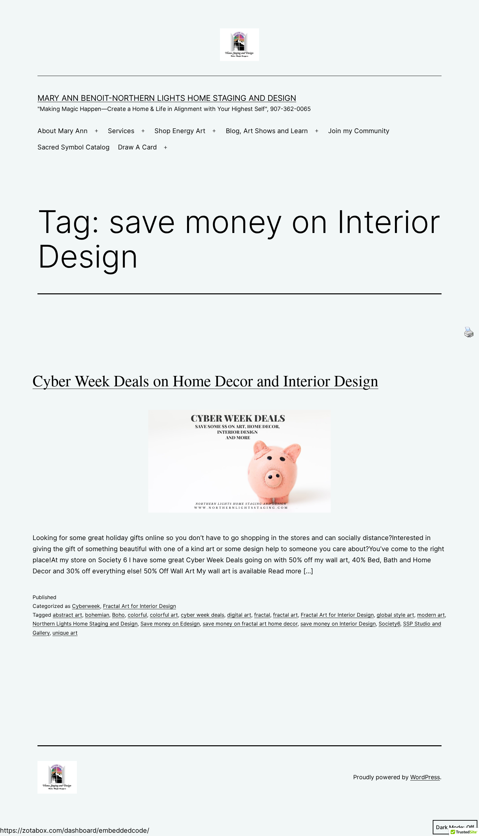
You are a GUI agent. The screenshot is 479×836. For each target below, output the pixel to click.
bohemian (97, 615)
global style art (395, 615)
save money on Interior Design (338, 623)
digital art (239, 615)
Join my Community (358, 131)
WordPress (425, 777)
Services (121, 131)
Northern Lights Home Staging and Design (85, 623)
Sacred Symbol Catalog (73, 147)
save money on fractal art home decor (250, 623)
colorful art (164, 615)
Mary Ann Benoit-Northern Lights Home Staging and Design (166, 98)
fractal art (285, 615)
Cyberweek (86, 606)
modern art (431, 615)
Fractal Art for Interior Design (139, 606)
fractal (262, 615)
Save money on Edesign (170, 623)
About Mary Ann (62, 131)
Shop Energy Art (179, 131)
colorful (137, 615)
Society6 (389, 623)
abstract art (67, 615)
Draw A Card (137, 147)
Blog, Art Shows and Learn (267, 131)
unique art (65, 632)
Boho (118, 615)
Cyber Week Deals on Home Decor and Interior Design (205, 380)
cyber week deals (202, 615)
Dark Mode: (450, 827)
